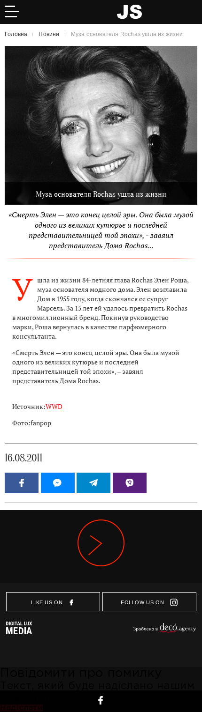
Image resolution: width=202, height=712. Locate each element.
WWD (54, 406)
